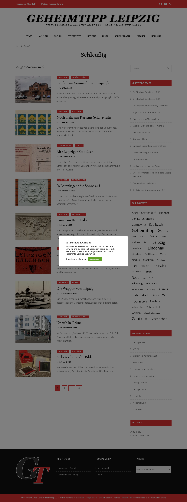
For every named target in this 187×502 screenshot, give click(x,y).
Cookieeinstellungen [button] (76, 259)
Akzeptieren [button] (95, 259)
